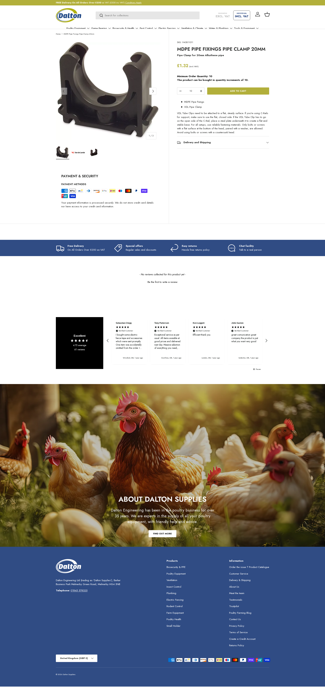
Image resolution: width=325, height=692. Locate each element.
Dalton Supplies (69, 674)
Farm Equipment (175, 613)
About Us (234, 587)
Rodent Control (175, 606)
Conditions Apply (133, 2)
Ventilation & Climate (192, 28)
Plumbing (171, 593)
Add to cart (238, 91)
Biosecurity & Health (123, 28)
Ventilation (172, 580)
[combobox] (148, 15)
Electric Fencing (167, 28)
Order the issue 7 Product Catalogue (249, 567)
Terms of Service (238, 632)
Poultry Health (174, 619)
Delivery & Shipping (240, 580)
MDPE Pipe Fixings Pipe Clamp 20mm (79, 34)
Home (58, 34)
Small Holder (173, 626)
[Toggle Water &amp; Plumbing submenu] (231, 28)
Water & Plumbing (218, 28)
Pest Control (146, 28)
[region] (187, 340)
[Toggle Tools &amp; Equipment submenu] (257, 28)
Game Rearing (99, 28)
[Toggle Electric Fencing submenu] (178, 28)
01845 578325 (79, 590)
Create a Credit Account (242, 639)
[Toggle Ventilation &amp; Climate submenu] (206, 28)
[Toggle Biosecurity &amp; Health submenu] (137, 28)
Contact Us (235, 619)
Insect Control (174, 587)
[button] (267, 14)
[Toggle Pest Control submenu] (156, 28)
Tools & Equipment (244, 28)
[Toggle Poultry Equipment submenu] (88, 28)
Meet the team (236, 593)
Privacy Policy (236, 626)
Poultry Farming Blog (240, 613)
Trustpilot (234, 606)
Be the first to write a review (162, 282)
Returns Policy (236, 645)
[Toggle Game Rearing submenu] (109, 28)
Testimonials (235, 600)
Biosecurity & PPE (176, 567)
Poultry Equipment (76, 28)
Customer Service (238, 574)
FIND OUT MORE (162, 533)
